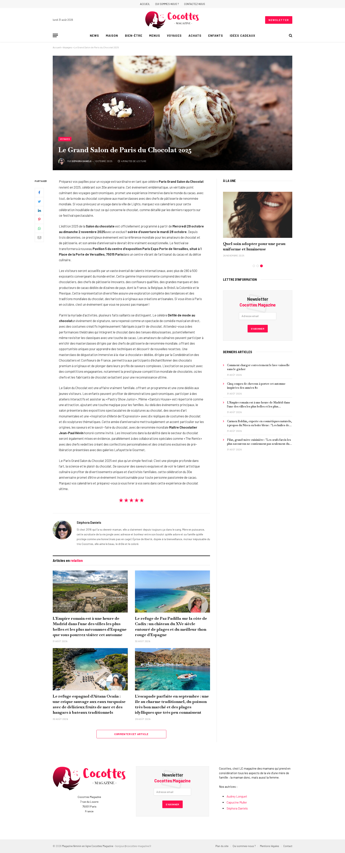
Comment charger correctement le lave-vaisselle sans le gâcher (258, 367)
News (94, 35)
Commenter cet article (131, 734)
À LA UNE (229, 181)
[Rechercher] (290, 35)
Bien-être (133, 35)
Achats (194, 35)
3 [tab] (261, 265)
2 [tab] (258, 265)
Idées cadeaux (242, 35)
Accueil (145, 4)
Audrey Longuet (237, 796)
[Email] (39, 237)
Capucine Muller (237, 802)
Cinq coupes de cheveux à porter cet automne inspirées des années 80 (256, 385)
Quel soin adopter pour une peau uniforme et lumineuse (254, 246)
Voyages (174, 35)
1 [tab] (254, 265)
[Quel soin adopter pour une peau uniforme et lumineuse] (257, 215)
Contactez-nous (194, 4)
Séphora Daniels (81, 161)
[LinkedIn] (39, 210)
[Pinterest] (39, 219)
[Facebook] (39, 192)
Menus (154, 35)
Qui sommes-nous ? (167, 4)
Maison (112, 35)
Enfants (215, 35)
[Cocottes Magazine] (172, 20)
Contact (287, 846)
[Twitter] (39, 201)
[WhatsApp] (39, 228)
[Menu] (55, 35)
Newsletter (279, 20)
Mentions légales (269, 846)
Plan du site (221, 846)
